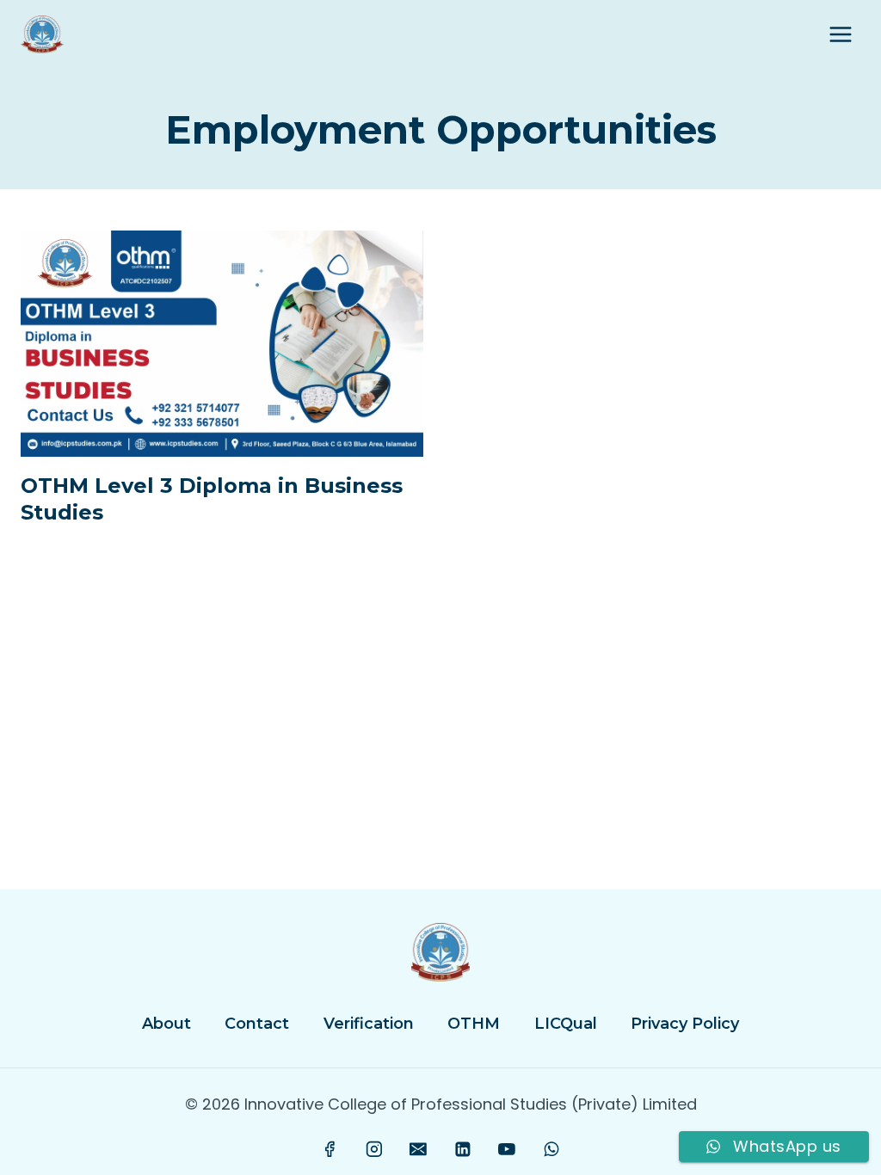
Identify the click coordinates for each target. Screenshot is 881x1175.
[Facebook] (330, 1149)
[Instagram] (374, 1149)
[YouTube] (507, 1149)
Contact (257, 1023)
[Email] (418, 1149)
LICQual (565, 1023)
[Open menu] (840, 34)
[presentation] (222, 344)
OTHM (473, 1023)
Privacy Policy (685, 1023)
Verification (368, 1023)
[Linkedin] (463, 1149)
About (166, 1023)
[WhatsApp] (551, 1149)
